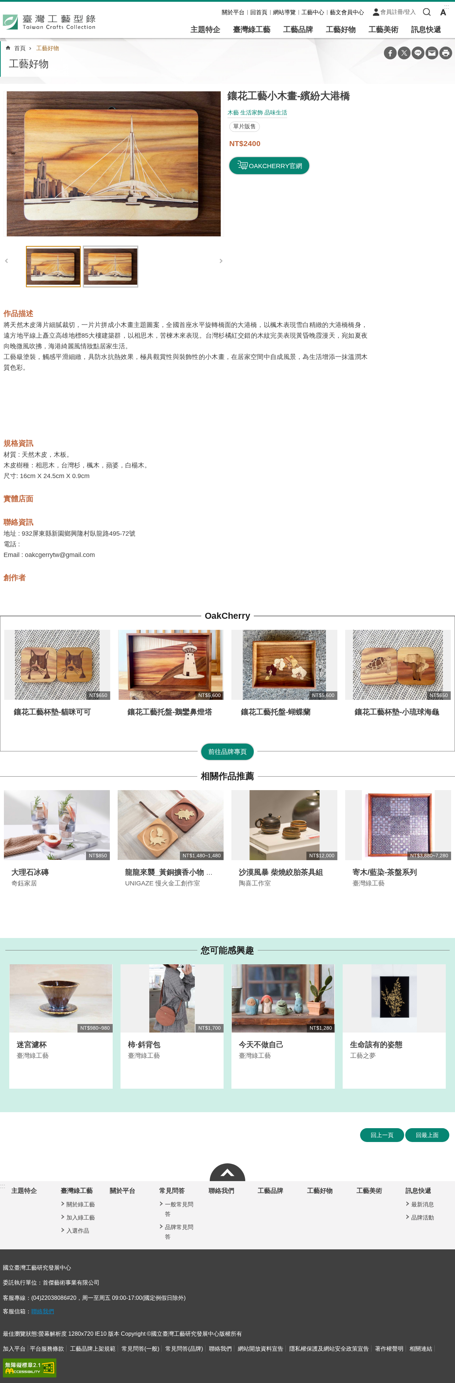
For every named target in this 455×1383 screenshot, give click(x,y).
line (418, 53)
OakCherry (227, 616)
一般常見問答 (179, 1209)
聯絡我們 (221, 1190)
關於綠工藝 (80, 1204)
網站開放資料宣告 (260, 1349)
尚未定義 (227, 1170)
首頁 (20, 48)
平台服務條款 (47, 1349)
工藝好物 (341, 29)
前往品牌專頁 (227, 751)
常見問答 (172, 1190)
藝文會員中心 (347, 12)
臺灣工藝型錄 (49, 22)
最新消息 (422, 1204)
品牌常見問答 (179, 1232)
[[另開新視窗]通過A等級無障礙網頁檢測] (30, 1368)
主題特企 (205, 29)
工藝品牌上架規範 (93, 1349)
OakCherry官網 (275, 166)
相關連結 (421, 1349)
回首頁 (258, 12)
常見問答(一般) (140, 1349)
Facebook (390, 53)
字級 (443, 12)
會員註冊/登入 (398, 12)
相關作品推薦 (227, 776)
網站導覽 (284, 12)
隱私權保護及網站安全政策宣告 (329, 1349)
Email (431, 53)
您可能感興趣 (227, 950)
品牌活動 (422, 1218)
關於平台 (233, 12)
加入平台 (14, 1349)
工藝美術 (383, 29)
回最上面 (427, 1135)
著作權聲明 (389, 1349)
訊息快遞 (426, 29)
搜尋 (427, 12)
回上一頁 (382, 1135)
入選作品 (77, 1231)
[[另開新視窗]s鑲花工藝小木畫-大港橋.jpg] (114, 163)
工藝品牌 (298, 29)
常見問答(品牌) (184, 1349)
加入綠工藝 (80, 1218)
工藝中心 (312, 12)
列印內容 (445, 53)
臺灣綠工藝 (252, 29)
